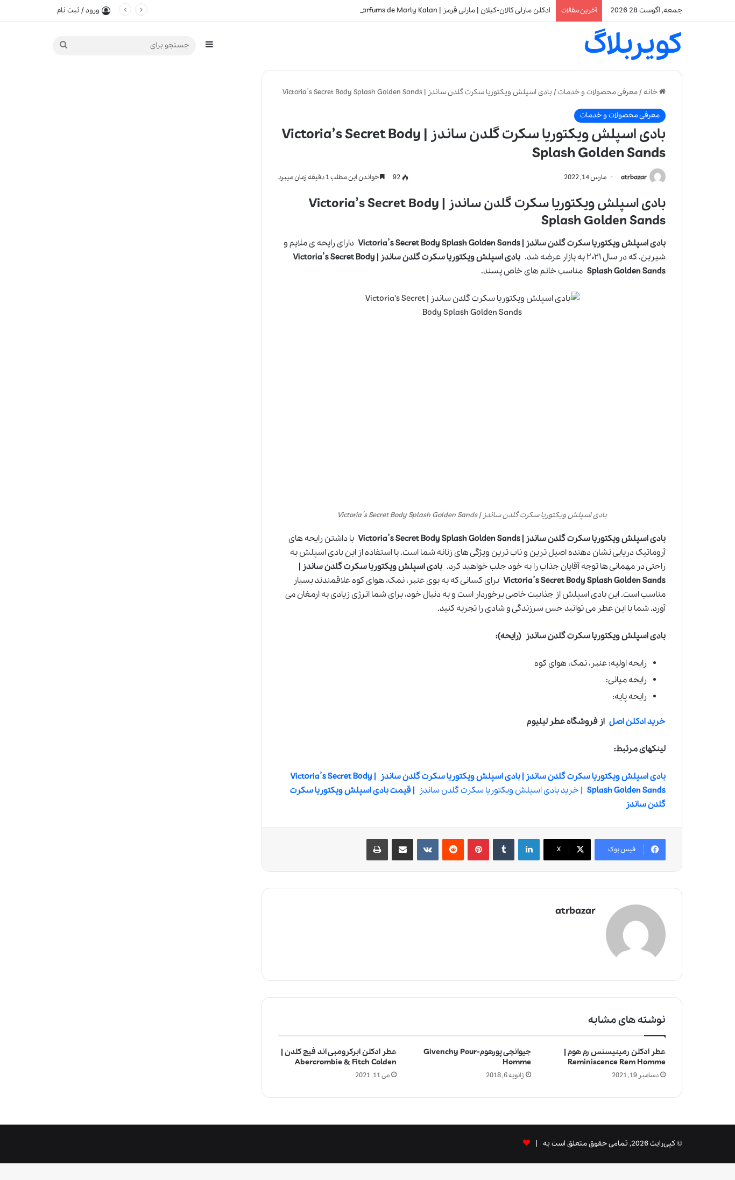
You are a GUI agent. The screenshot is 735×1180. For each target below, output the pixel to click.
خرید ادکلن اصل (637, 721)
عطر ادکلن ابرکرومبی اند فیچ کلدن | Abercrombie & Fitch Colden (339, 1057)
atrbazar (634, 177)
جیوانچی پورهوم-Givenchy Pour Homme (477, 1057)
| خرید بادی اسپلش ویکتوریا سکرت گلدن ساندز (478, 790)
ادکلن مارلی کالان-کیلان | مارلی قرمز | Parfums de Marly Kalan (454, 10)
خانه (651, 92)
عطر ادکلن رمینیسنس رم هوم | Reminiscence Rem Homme (615, 1057)
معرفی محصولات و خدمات (598, 92)
